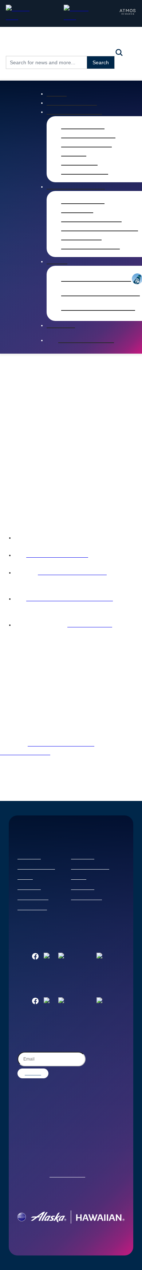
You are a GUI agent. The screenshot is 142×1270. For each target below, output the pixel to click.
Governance (81, 237)
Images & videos (88, 135)
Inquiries (61, 325)
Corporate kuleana (90, 868)
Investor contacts (90, 246)
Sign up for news (86, 340)
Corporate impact (36, 868)
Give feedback (32, 908)
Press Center (82, 126)
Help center (29, 888)
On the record (84, 171)
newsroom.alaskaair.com (61, 744)
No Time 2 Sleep (89, 625)
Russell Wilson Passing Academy (69, 599)
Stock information (91, 219)
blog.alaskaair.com (25, 753)
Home (57, 93)
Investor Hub (82, 201)
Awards (73, 153)
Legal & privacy (32, 898)
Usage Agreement (67, 1175)
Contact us (29, 857)
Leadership (79, 162)
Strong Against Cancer (57, 555)
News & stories (72, 102)
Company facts (86, 144)
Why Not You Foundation (72, 573)
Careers (25, 878)
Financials (77, 210)
